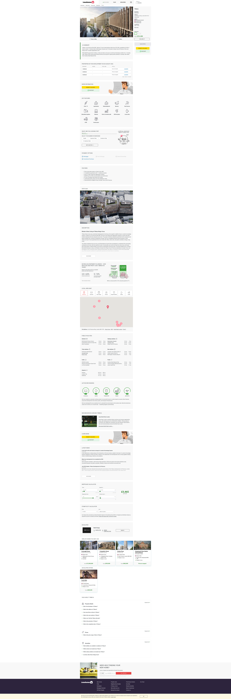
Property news (114, 682)
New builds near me (115, 688)
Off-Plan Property (100, 690)
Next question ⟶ (90, 145)
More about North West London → (106, 426)
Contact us (128, 690)
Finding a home (114, 686)
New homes (106, 2)
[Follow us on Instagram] (142, 695)
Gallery (120, 39)
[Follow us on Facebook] (140, 695)
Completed (98, 530)
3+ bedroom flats (87, 141)
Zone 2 (124, 329)
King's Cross (84, 354)
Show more (88, 256)
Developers (123, 2)
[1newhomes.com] (87, 686)
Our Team (142, 682)
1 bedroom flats (93, 138)
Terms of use (98, 694)
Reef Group (136, 12)
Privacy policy (91, 694)
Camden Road (138, 22)
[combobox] (102, 673)
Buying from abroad (115, 690)
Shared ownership (130, 686)
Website (122, 530)
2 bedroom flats (103, 138)
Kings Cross (136, 17)
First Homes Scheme (130, 682)
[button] (81, 207)
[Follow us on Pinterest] (148, 695)
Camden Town (138, 21)
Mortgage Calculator (101, 688)
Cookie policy (84, 694)
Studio (84, 138)
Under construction (107, 531)
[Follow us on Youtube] (146, 695)
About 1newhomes (130, 688)
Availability (142, 39)
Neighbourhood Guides (116, 684)
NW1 (112, 329)
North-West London (118, 329)
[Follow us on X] (144, 695)
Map (94, 39)
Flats (114, 2)
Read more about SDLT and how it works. (108, 516)
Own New (128, 684)
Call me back (123, 673)
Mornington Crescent (140, 20)
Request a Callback (90, 87)
